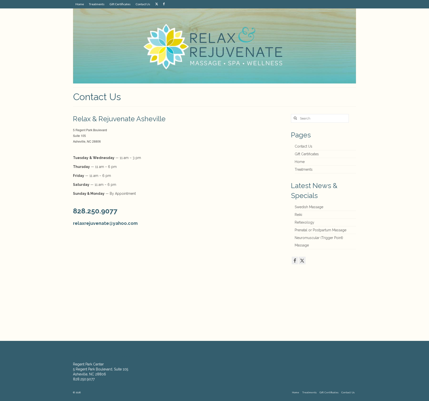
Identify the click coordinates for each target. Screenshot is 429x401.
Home (300, 162)
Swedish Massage (309, 207)
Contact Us (303, 146)
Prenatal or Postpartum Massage (320, 230)
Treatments (304, 169)
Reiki (298, 215)
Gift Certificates (307, 154)
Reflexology (304, 222)
